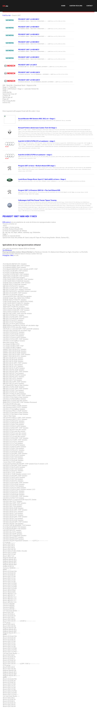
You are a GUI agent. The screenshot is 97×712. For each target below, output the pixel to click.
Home (63, 6)
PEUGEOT (8, 216)
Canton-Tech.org (75, 6)
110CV (33, 216)
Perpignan (6, 255)
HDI (27, 216)
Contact (89, 6)
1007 (16, 216)
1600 (22, 216)
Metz (12, 255)
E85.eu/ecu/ (7, 222)
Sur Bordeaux (7, 250)
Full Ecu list (6, 15)
